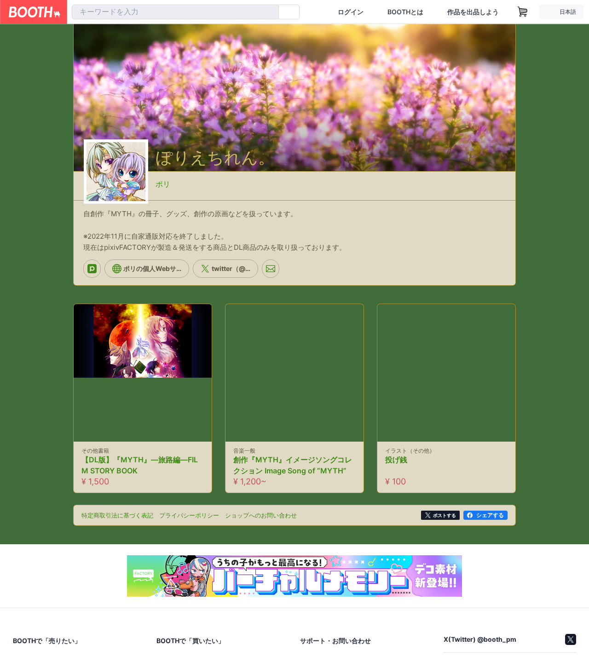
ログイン (351, 12)
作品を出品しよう (473, 12)
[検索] (269, 12)
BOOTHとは (405, 12)
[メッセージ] (270, 276)
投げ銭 (396, 467)
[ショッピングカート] (523, 12)
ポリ (163, 180)
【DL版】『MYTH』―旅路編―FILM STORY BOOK (139, 473)
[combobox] (175, 12)
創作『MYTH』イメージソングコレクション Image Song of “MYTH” (292, 473)
